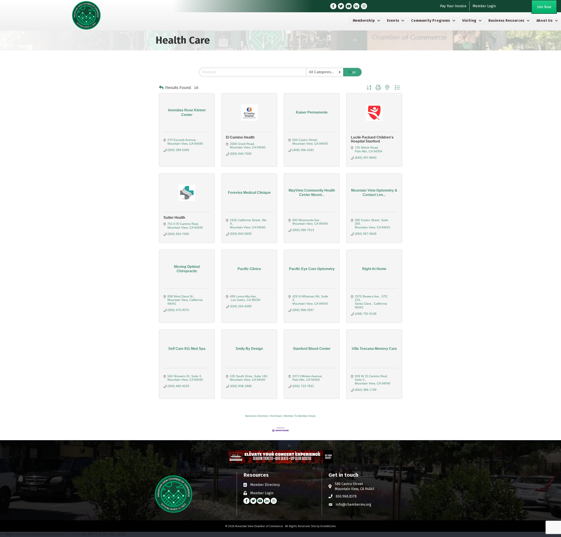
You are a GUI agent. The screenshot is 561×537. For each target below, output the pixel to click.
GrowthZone (328, 526)
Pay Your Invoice (453, 6)
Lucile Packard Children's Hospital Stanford (372, 139)
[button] (161, 87)
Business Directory (256, 416)
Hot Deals (276, 416)
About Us (544, 20)
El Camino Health (240, 137)
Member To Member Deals (300, 416)
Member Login (484, 6)
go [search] (354, 72)
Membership (364, 20)
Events (393, 20)
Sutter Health (174, 217)
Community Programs (430, 20)
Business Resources (506, 20)
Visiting (469, 20)
